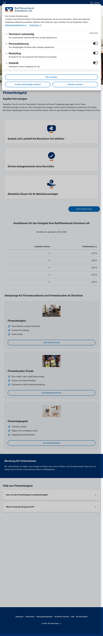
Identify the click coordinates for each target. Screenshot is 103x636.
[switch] (95, 43)
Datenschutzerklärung (15, 25)
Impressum (34, 25)
